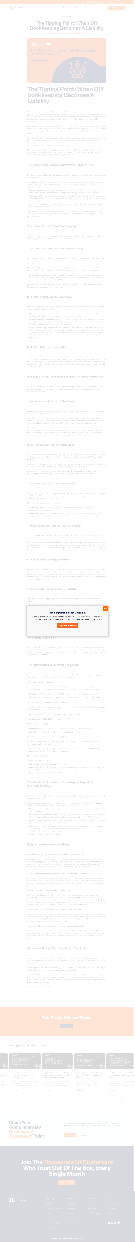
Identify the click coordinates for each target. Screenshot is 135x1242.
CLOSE (105, 608)
